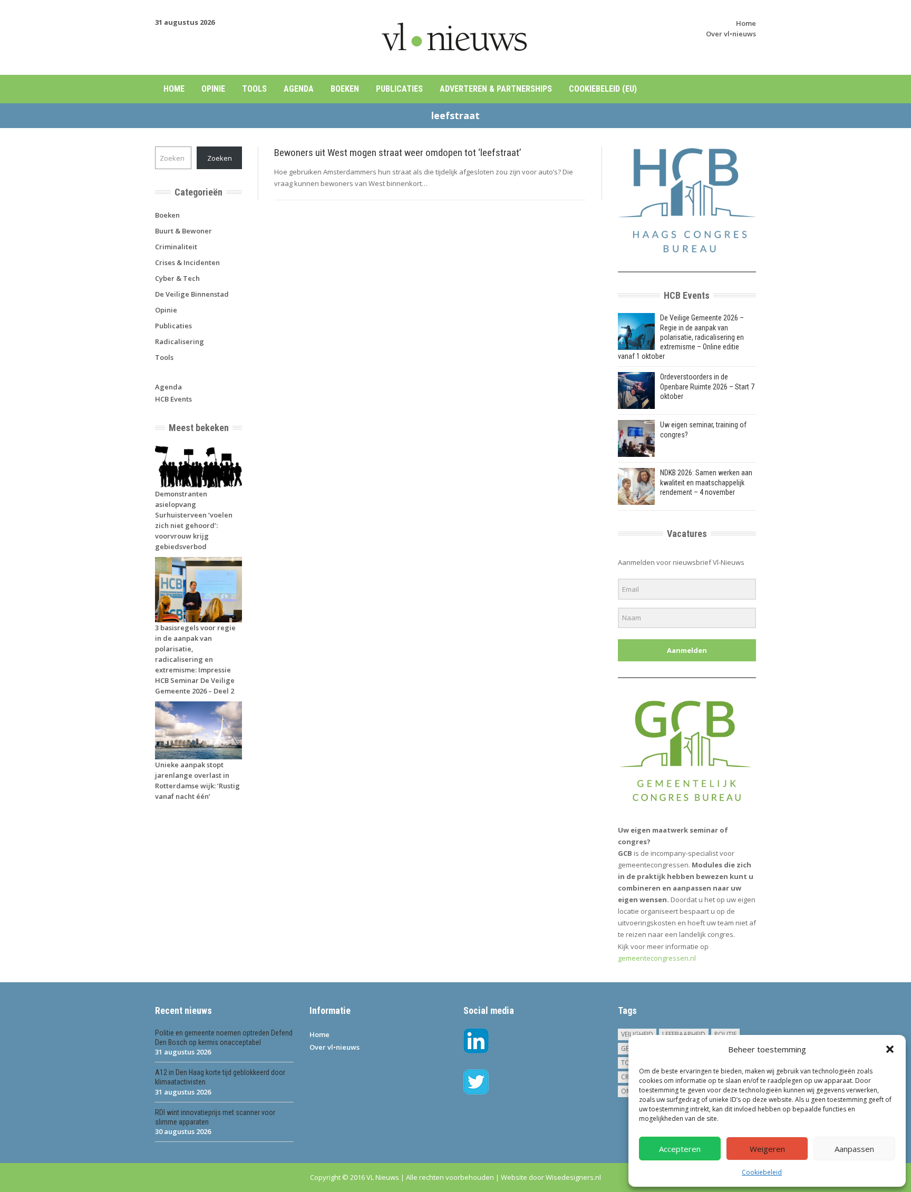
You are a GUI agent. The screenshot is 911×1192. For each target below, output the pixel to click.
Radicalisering (179, 341)
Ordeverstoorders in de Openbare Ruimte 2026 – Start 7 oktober (707, 386)
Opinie (213, 89)
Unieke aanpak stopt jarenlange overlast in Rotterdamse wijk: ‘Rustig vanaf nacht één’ (197, 780)
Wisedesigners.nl (573, 1177)
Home (746, 23)
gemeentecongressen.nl (657, 958)
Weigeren (767, 1149)
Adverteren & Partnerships (496, 89)
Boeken (345, 89)
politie (725, 1034)
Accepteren (680, 1149)
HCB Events (173, 399)
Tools (254, 89)
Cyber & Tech (177, 278)
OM (626, 1091)
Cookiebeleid (762, 1172)
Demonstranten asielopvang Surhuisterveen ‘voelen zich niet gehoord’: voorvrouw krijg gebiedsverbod (193, 520)
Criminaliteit (176, 246)
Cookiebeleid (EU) (603, 89)
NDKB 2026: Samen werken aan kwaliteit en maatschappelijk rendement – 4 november (706, 482)
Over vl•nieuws (731, 33)
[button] (890, 1049)
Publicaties (399, 89)
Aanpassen (854, 1149)
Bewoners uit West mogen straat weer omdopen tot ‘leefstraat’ (397, 152)
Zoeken (219, 158)
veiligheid (637, 1034)
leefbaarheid (683, 1034)
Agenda (299, 89)
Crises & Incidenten (187, 262)
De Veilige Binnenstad (192, 294)
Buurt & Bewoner (183, 231)
